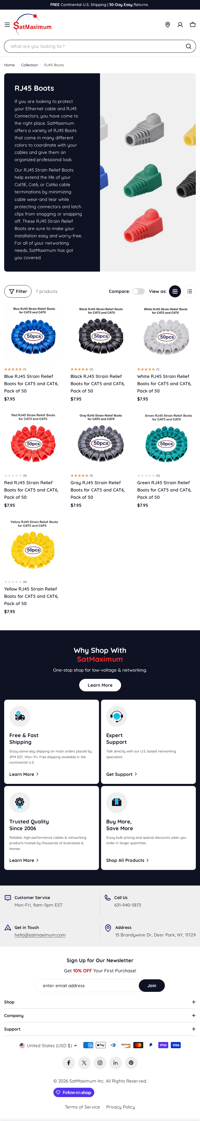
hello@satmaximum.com (40, 935)
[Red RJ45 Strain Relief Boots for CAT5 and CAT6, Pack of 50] (33, 439)
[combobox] (100, 46)
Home (9, 65)
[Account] (180, 25)
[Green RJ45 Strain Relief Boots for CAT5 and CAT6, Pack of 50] (166, 439)
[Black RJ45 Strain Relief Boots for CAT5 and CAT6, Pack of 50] (100, 333)
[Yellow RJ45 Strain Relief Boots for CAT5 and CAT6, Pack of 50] (33, 545)
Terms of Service (82, 1107)
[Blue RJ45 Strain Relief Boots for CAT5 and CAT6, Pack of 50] (33, 333)
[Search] (188, 46)
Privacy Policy (120, 1107)
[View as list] (189, 291)
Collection (29, 65)
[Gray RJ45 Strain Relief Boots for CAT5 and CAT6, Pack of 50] (100, 439)
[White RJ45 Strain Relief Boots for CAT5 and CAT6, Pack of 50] (166, 333)
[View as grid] (175, 291)
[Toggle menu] (7, 25)
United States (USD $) (49, 1045)
